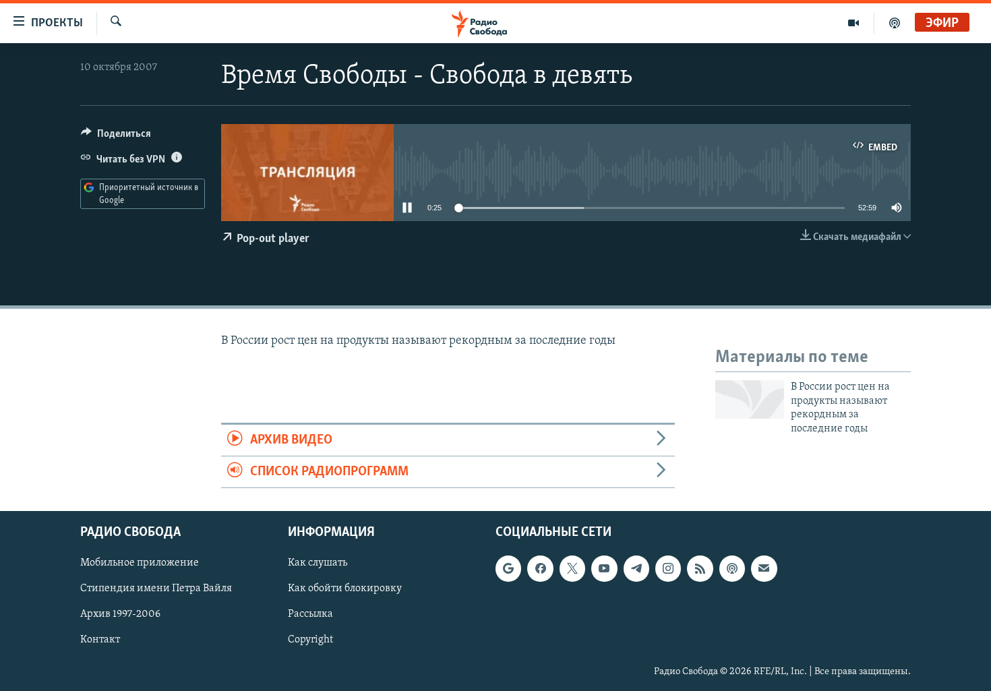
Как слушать (317, 563)
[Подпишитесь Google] (508, 569)
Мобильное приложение (139, 563)
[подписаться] (764, 569)
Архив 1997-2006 (120, 614)
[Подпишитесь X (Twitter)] (572, 569)
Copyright (310, 640)
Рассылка (310, 614)
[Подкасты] (732, 569)
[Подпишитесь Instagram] (668, 569)
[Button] (116, 137)
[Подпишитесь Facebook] (540, 569)
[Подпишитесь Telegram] (636, 569)
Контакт (100, 640)
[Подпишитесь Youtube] (604, 569)
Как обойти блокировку (345, 589)
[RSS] (700, 569)
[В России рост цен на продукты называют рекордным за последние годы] (749, 399)
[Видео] (853, 23)
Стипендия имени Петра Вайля (156, 589)
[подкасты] (894, 23)
